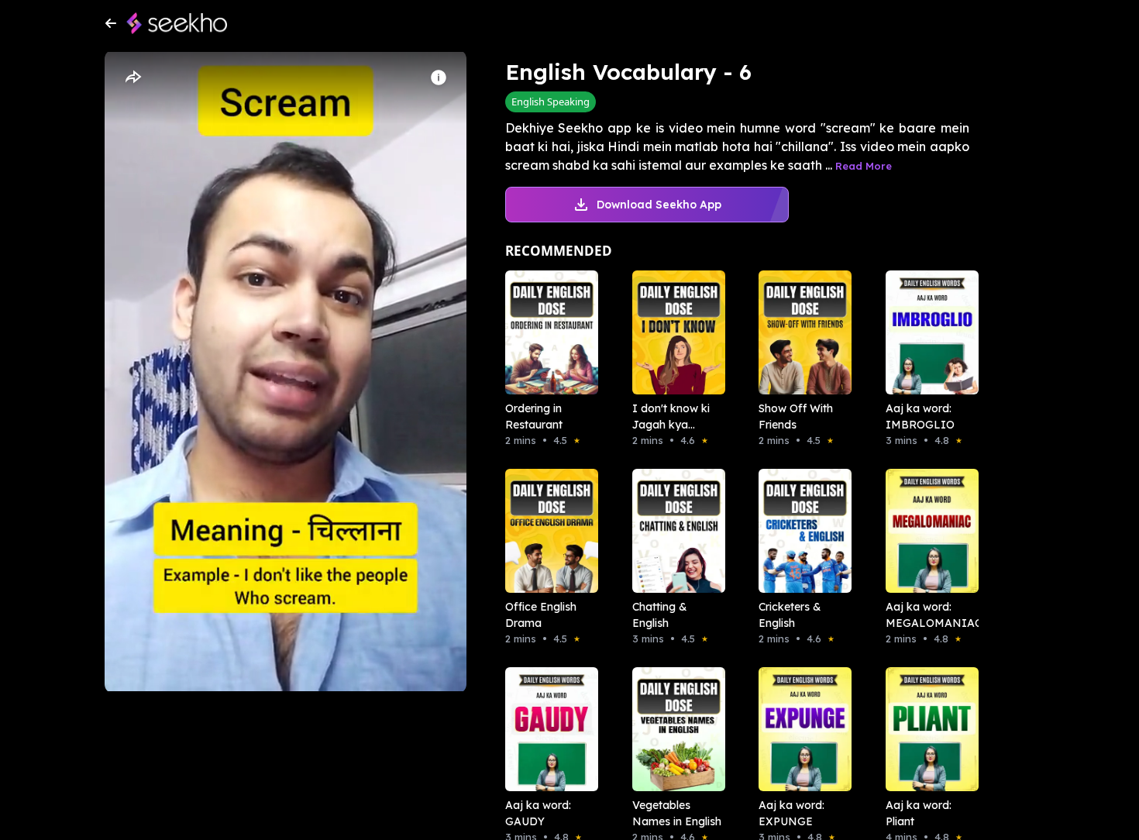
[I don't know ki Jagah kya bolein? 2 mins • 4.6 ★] (674, 332)
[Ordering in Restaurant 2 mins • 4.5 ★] (547, 332)
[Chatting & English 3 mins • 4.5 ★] (674, 531)
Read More (863, 166)
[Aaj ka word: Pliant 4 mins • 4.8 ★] (927, 729)
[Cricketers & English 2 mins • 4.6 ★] (800, 531)
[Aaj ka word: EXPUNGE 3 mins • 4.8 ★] (800, 729)
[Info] (438, 77)
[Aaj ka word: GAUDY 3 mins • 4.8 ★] (547, 729)
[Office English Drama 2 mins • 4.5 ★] (547, 531)
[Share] (132, 77)
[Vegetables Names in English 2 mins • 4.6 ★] (674, 729)
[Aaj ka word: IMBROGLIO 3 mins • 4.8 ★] (927, 332)
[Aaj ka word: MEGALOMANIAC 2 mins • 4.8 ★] (927, 531)
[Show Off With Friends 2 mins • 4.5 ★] (800, 332)
